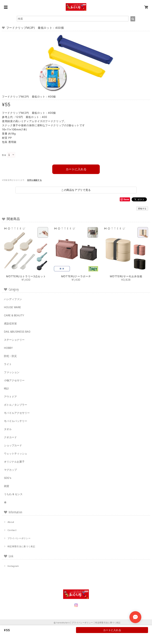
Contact (12, 530)
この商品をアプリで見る (76, 189)
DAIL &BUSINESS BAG (17, 331)
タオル (8, 429)
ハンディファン (13, 299)
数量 (4, 155)
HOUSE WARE (12, 307)
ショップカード (13, 445)
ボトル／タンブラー (15, 404)
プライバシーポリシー (19, 538)
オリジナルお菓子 (14, 461)
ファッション (11, 372)
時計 (6, 388)
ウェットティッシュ (15, 453)
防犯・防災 (10, 356)
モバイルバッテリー (15, 421)
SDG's (7, 477)
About (11, 522)
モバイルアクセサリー (17, 412)
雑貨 (6, 486)
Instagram (13, 566)
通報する (142, 208)
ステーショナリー (14, 339)
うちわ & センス (13, 494)
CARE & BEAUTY (14, 315)
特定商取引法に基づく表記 (21, 546)
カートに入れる (76, 169)
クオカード (10, 437)
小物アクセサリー (14, 380)
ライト (8, 364)
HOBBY (8, 347)
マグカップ (10, 469)
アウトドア (10, 396)
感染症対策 (10, 323)
